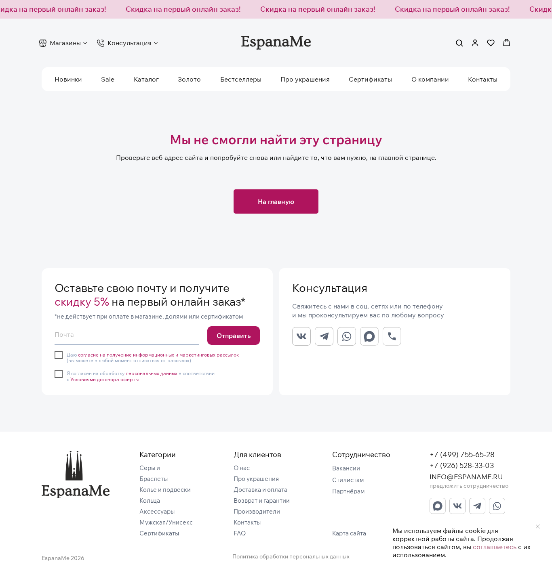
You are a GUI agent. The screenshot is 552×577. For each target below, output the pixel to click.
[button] (459, 42)
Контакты (482, 79)
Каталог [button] (146, 79)
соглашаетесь (494, 547)
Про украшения (305, 79)
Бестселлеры (240, 79)
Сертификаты (370, 79)
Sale (107, 79)
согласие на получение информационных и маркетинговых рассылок (158, 355)
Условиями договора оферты (104, 379)
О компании (430, 79)
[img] (76, 474)
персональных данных (151, 373)
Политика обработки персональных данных (291, 556)
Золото (189, 79)
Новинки (68, 79)
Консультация (129, 43)
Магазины (65, 43)
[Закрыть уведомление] (538, 526)
